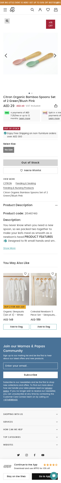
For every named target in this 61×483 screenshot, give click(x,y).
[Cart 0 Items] (56, 9)
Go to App (44, 476)
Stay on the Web (16, 476)
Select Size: (9, 144)
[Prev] (5, 55)
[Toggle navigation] (5, 10)
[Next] (55, 55)
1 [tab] (29, 93)
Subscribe (30, 375)
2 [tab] (32, 93)
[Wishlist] (25, 273)
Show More (9, 248)
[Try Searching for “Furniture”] (32, 10)
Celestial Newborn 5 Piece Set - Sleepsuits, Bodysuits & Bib (43, 314)
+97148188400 (10, 400)
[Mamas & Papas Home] (12, 9)
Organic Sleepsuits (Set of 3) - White (13, 313)
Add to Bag (16, 327)
